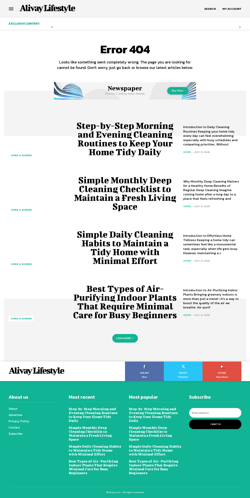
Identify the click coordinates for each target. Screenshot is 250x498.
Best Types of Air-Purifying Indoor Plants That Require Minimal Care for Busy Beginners (125, 301)
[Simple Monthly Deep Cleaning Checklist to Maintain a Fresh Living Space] (38, 193)
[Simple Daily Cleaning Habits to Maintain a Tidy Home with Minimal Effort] (38, 247)
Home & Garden (21, 155)
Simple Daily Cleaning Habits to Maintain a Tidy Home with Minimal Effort (125, 247)
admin (187, 152)
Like (144, 362)
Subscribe (222, 362)
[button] (210, 9)
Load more (123, 338)
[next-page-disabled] (240, 27)
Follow (183, 362)
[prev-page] (52, 27)
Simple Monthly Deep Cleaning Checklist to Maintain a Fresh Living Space (125, 193)
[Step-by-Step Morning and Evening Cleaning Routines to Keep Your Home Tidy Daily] (38, 139)
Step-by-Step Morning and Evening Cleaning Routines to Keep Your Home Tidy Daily (125, 138)
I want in (215, 424)
